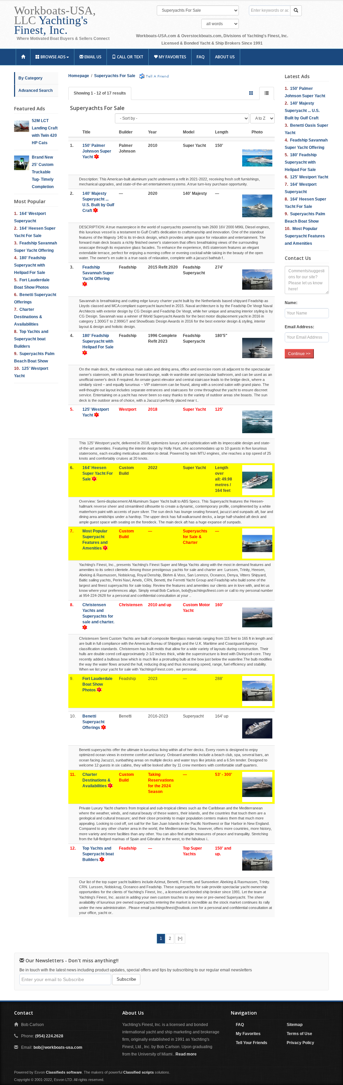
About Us (225, 57)
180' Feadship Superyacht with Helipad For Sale (30, 265)
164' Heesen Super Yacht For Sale (97, 473)
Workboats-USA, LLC (55, 20)
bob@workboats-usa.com (57, 1047)
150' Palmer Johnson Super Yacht (96, 151)
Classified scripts (138, 1072)
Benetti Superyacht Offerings (93, 722)
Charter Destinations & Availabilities (28, 317)
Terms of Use (299, 1033)
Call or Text (129, 57)
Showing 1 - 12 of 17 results (100, 93)
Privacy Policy (300, 1042)
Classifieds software (64, 1072)
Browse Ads (53, 57)
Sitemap (294, 1024)
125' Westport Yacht (309, 177)
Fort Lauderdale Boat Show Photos (97, 684)
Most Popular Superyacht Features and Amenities (305, 236)
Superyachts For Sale (114, 75)
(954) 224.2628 (49, 1036)
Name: (291, 302)
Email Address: (299, 327)
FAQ (201, 57)
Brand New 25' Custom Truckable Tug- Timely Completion (43, 172)
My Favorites (172, 57)
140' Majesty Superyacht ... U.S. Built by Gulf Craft (302, 110)
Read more (186, 1054)
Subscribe (126, 979)
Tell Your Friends (251, 1042)
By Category (30, 78)
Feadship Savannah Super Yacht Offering (98, 273)
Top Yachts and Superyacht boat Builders (31, 339)
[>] (180, 938)
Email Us (92, 57)
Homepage (78, 75)
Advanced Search (35, 90)
